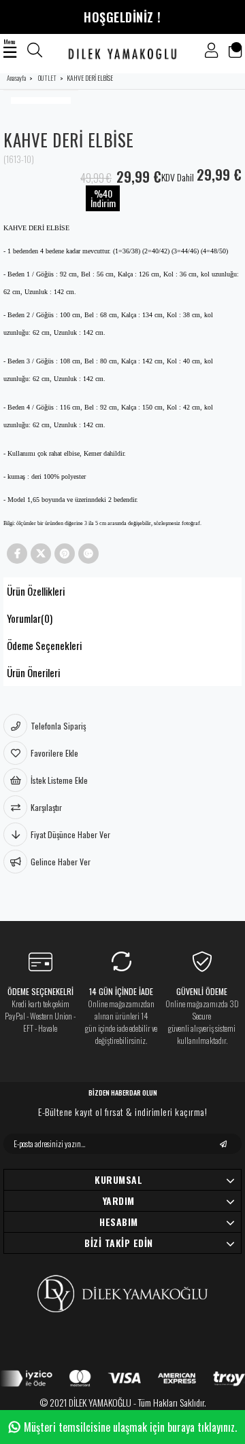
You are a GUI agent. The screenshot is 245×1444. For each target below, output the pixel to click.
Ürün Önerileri (33, 672)
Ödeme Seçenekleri (44, 645)
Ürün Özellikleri (36, 590)
